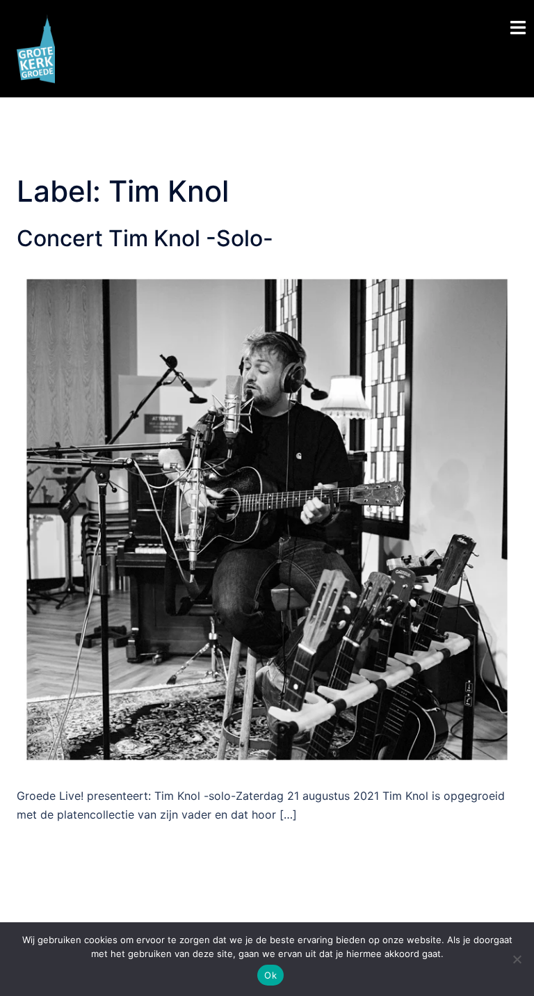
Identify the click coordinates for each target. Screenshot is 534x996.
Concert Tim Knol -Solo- (145, 238)
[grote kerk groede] (36, 47)
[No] (517, 959)
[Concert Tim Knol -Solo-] (267, 518)
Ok (270, 975)
